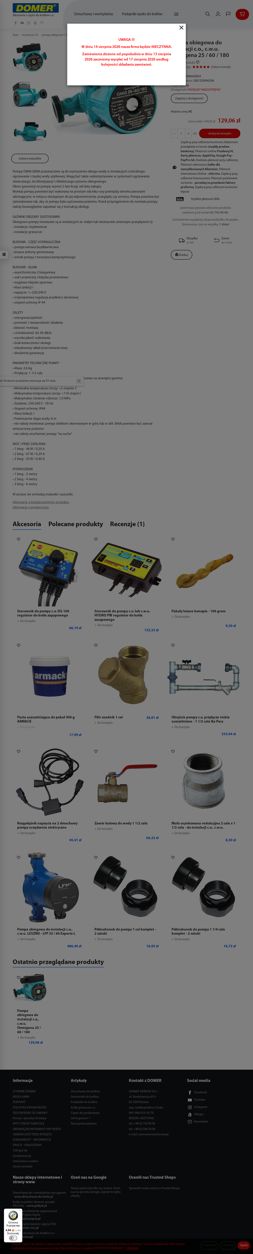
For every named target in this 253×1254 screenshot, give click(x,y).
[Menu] (20, 1211)
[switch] (13, 1238)
